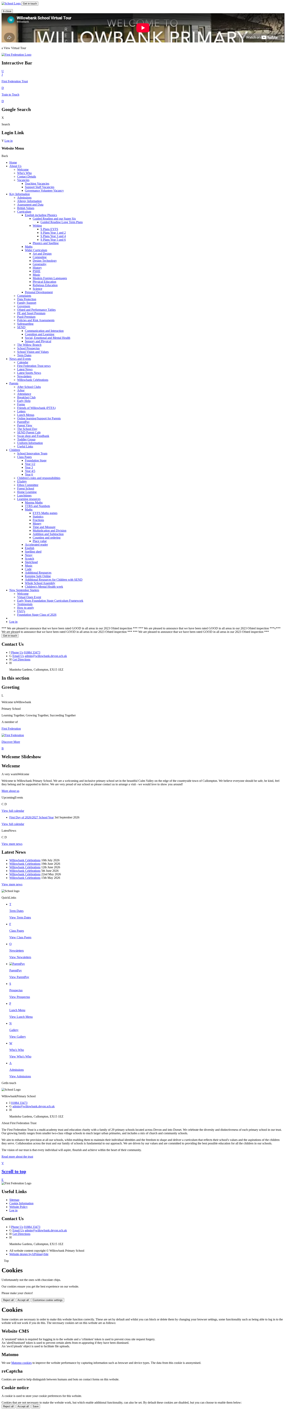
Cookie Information (21, 1203)
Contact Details (26, 176)
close (7, 11)
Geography (39, 264)
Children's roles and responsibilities (38, 478)
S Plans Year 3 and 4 (53, 236)
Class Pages (24, 457)
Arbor (21, 390)
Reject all (8, 1300)
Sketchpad (31, 562)
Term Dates (24, 355)
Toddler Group (26, 439)
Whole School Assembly (40, 583)
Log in (8, 140)
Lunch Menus (25, 415)
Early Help (24, 400)
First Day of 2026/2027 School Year (31, 817)
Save (36, 1406)
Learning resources (28, 499)
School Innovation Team (32, 453)
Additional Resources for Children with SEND (53, 579)
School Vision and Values (33, 351)
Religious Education (45, 285)
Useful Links (25, 446)
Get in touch (30, 3)
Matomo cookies (21, 1362)
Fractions (38, 520)
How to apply (25, 607)
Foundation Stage (35, 460)
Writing (37, 225)
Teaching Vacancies (37, 183)
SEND (21, 327)
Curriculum (24, 211)
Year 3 (29, 467)
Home (13, 162)
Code (28, 569)
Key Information (19, 194)
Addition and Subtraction (48, 534)
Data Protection (26, 299)
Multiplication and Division (49, 530)
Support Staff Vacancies (39, 187)
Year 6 (29, 474)
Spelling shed (33, 551)
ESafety (22, 481)
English (29, 548)
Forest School (25, 488)
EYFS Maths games (45, 513)
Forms (21, 404)
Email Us (18, 656)
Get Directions (21, 659)
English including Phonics (41, 215)
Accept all (23, 1300)
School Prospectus (28, 348)
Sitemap (14, 1199)
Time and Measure (44, 527)
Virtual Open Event (29, 597)
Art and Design (42, 253)
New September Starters (24, 590)
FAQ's (21, 611)
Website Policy (18, 1206)
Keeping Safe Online (38, 576)
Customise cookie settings (48, 1300)
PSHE (36, 271)
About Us (15, 166)
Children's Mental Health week (44, 586)
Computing (39, 257)
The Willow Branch (29, 344)
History (37, 267)
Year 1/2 (30, 464)
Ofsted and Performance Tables (36, 309)
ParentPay (23, 422)
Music (36, 274)
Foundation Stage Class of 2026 (36, 614)
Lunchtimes (24, 495)
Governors (23, 306)
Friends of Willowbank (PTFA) (36, 408)
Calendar (22, 362)
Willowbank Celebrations (32, 379)
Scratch (29, 558)
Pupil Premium (26, 316)
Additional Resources (38, 572)
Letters (21, 411)
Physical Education (44, 281)
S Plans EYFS (49, 229)
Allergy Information (29, 201)
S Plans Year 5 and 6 (53, 239)
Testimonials (24, 604)
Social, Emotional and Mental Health (47, 337)
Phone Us (17, 652)
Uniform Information (30, 443)
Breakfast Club (26, 397)
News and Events (20, 358)
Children (14, 450)
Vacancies (23, 180)
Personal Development (39, 292)
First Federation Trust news (34, 365)
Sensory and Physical (38, 341)
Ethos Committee (27, 485)
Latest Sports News (29, 372)
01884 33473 (32, 652)
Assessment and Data (30, 204)
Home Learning (27, 492)
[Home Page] (11, 3)
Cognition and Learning (39, 334)
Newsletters (24, 376)
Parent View (24, 425)
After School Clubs (29, 386)
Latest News (24, 369)
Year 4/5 (30, 471)
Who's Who (24, 173)
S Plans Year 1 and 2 (53, 232)
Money (37, 523)
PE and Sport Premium (31, 313)
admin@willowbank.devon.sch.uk (46, 656)
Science (37, 288)
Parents (13, 383)
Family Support (26, 302)
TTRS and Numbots (37, 506)
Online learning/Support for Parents (39, 418)
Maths (28, 246)
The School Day (27, 429)
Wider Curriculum (36, 250)
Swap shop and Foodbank (33, 436)
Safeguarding (25, 323)
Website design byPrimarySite (28, 1254)
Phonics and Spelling (46, 243)
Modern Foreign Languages (50, 278)
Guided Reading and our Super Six (54, 218)
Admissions (24, 197)
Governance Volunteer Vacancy (44, 190)
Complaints (24, 295)
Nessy (28, 555)
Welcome (23, 169)
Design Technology (45, 260)
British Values (25, 208)
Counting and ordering (47, 537)
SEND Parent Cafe (29, 432)
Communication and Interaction (44, 330)
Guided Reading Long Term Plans (61, 222)
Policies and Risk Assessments (35, 320)
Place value (40, 541)
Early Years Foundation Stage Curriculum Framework (50, 600)
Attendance (24, 393)
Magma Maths (34, 502)
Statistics (38, 516)
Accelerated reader (36, 544)
